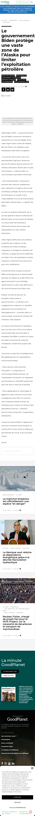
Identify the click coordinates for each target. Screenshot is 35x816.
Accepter (17, 797)
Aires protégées (8, 75)
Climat (4, 20)
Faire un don (23, 2)
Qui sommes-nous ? (8, 736)
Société (6, 22)
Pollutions (24, 20)
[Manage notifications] (30, 811)
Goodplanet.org (10, 671)
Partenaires (5, 739)
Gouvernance (7, 81)
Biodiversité (21, 75)
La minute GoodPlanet (9, 750)
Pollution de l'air (21, 81)
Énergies (13, 20)
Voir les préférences (17, 807)
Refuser (17, 802)
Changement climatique (11, 77)
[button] (32, 768)
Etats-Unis (21, 79)
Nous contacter (7, 743)
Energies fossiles (8, 79)
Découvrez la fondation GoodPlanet (15, 753)
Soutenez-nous (7, 746)
